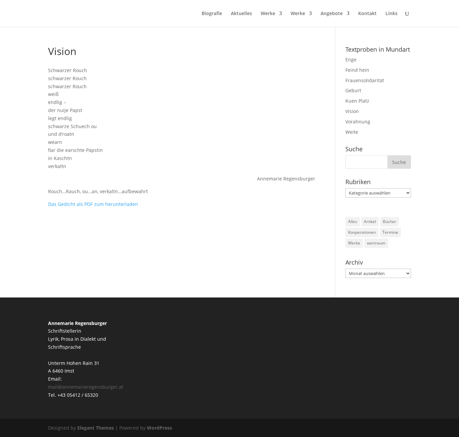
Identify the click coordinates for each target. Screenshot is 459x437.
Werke (268, 13)
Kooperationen (362, 232)
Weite (351, 132)
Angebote (332, 13)
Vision (352, 111)
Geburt (353, 90)
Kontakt (367, 13)
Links (391, 13)
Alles (352, 221)
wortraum (376, 243)
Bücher (389, 221)
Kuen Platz (357, 101)
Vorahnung (357, 121)
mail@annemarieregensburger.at (85, 387)
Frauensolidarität (364, 80)
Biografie (212, 13)
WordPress (159, 428)
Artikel (370, 221)
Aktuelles (241, 13)
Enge (351, 59)
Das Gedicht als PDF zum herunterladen (93, 204)
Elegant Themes (95, 428)
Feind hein (357, 70)
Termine (390, 232)
